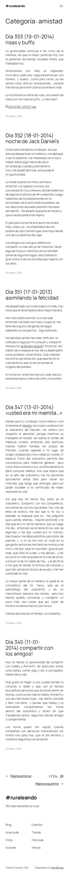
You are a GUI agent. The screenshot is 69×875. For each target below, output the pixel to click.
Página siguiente (49, 784)
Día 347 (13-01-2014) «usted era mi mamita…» (34, 410)
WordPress (57, 867)
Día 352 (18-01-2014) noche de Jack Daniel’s (32, 138)
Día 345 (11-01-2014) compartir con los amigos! (29, 647)
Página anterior (18, 776)
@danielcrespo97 (32, 346)
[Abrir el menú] (61, 6)
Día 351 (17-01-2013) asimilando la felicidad (32, 295)
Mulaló (27, 425)
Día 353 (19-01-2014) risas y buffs (30, 39)
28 (61, 776)
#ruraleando (15, 6)
